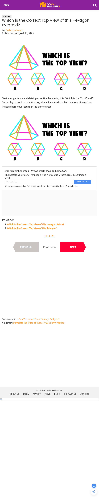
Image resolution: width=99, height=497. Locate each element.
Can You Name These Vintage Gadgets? (39, 319)
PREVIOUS (26, 247)
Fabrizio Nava (14, 30)
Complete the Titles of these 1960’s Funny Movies (38, 323)
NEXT (73, 247)
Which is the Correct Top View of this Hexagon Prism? (35, 224)
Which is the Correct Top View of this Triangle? (32, 228)
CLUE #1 (49, 236)
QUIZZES (6, 16)
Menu (6, 5)
